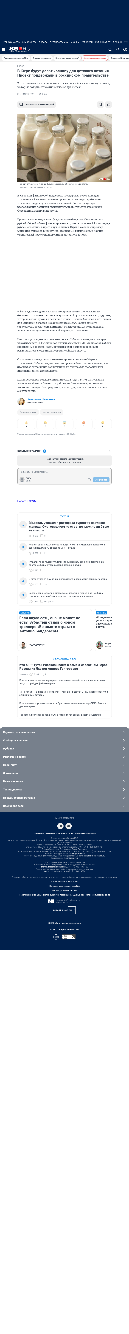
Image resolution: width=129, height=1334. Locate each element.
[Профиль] (125, 49)
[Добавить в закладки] (100, 104)
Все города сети (13, 805)
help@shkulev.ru (71, 858)
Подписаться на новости (19, 732)
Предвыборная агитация (19, 797)
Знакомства (29, 42)
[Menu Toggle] (4, 49)
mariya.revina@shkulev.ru (54, 871)
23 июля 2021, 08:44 (26, 94)
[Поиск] (110, 49)
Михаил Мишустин (52, 412)
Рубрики (8, 748)
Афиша (75, 42)
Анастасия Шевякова (41, 399)
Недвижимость (11, 42)
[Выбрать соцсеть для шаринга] (108, 104)
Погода (43, 42)
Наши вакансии (13, 781)
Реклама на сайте (14, 756)
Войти (28, 481)
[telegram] (60, 826)
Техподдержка (12, 789)
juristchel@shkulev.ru (96, 856)
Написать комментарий (39, 104)
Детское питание (28, 412)
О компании (11, 773)
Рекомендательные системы (64, 890)
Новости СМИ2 (26, 501)
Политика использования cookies (64, 886)
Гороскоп (87, 42)
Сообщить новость (15, 740)
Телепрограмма (59, 42)
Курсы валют (103, 42)
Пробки (117, 42)
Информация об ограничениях (64, 882)
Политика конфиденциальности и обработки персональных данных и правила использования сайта (64, 895)
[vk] (68, 826)
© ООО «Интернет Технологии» (64, 929)
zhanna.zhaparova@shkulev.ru (54, 867)
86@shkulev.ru (78, 854)
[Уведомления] (117, 49)
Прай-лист (10, 764)
